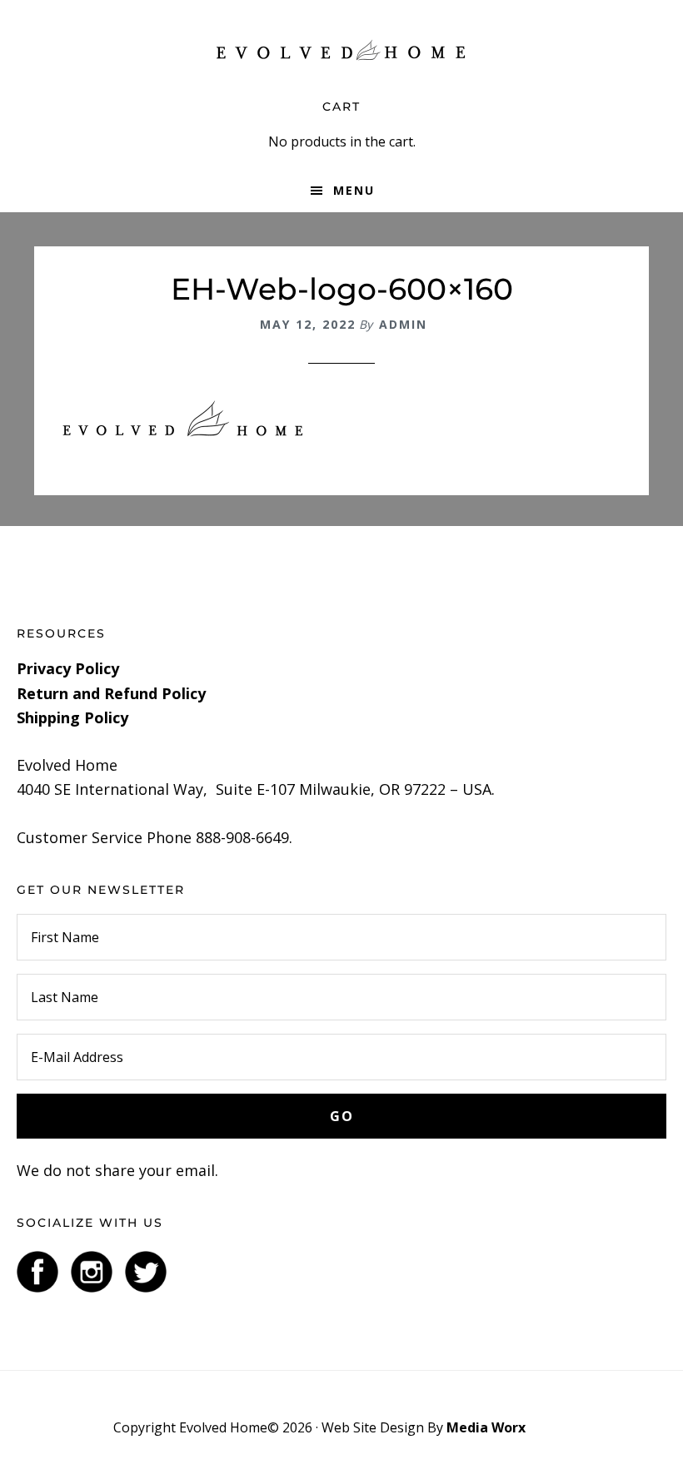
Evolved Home (341, 50)
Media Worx (486, 1427)
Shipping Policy (72, 717)
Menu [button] (354, 190)
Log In (549, 1427)
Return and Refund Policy (111, 693)
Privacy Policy (68, 668)
